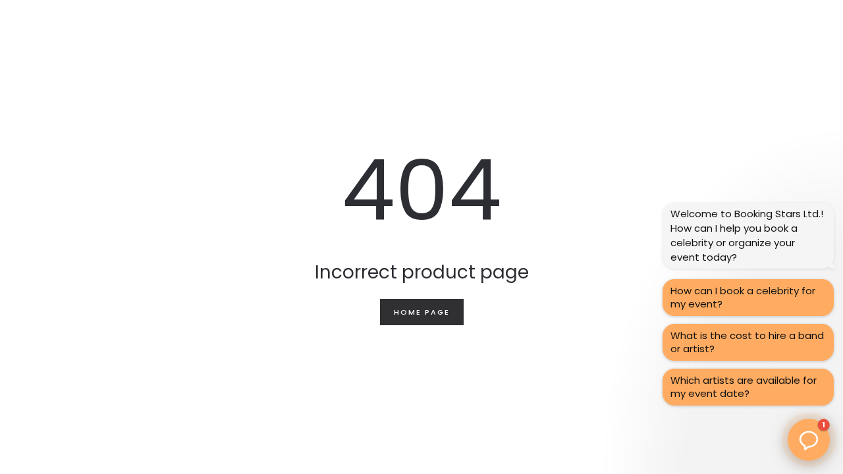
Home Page (422, 312)
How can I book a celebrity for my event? (742, 297)
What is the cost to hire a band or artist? (747, 342)
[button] (809, 440)
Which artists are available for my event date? (743, 386)
